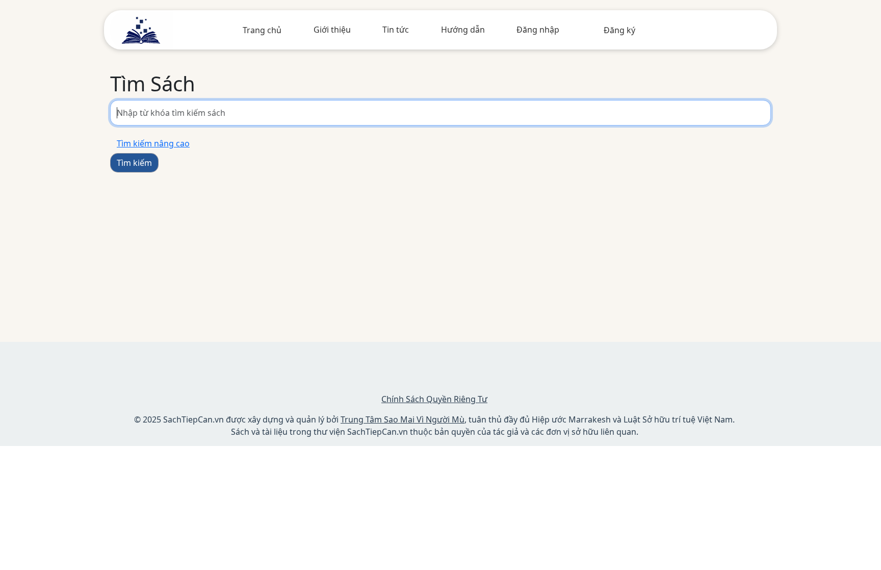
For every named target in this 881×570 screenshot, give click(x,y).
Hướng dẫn (463, 29)
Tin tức (395, 29)
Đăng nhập (537, 29)
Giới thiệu (332, 29)
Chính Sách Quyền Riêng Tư (434, 399)
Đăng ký (619, 30)
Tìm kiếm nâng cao (153, 143)
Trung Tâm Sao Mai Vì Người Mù (402, 419)
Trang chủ (262, 30)
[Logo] (141, 29)
